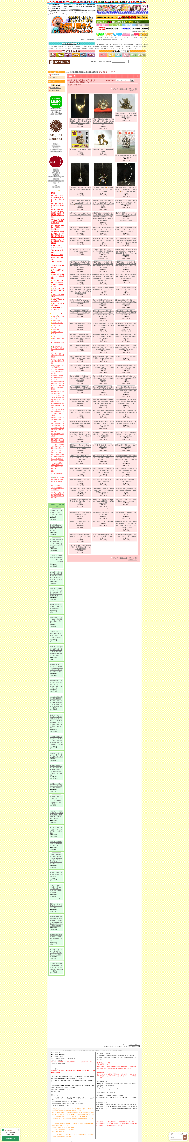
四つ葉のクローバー (132, 48)
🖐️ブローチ (54, 336)
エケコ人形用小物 (100, 44)
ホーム (67, 72)
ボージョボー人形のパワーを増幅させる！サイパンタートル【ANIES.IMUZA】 (126, 403)
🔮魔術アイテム (55, 245)
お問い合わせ (143, 37)
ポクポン (112, 46)
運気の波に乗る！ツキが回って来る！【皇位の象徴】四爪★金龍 (126, 809)
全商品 (53, 193)
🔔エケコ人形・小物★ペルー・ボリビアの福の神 (57, 276)
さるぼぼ (97, 48)
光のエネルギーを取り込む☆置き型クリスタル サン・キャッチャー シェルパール (103, 809)
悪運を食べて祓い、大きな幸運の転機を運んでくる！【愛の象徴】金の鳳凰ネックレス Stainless (80, 121)
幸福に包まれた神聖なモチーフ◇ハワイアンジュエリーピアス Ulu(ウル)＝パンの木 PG (56, 628)
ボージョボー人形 (128, 44)
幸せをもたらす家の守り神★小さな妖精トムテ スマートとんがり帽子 (103, 281)
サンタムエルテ (117, 48)
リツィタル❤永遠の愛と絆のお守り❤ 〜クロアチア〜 (57, 429)
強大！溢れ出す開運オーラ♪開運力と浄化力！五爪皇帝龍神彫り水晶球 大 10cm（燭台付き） (103, 759)
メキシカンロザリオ (86, 46)
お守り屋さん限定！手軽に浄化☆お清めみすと (56, 983)
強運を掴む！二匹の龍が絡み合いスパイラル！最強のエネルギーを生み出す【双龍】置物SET (80, 576)
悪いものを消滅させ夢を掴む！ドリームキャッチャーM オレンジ (103, 748)
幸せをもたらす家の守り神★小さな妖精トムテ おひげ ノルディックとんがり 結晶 (103, 270)
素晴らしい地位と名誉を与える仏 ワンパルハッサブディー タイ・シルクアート (80, 930)
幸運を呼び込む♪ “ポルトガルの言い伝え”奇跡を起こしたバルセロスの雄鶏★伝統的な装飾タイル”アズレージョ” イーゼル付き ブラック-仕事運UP (103, 240)
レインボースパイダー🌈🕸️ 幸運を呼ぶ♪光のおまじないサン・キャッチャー (103, 189)
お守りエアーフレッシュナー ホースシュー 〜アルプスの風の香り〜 (80, 215)
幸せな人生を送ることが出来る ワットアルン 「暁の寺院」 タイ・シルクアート (80, 967)
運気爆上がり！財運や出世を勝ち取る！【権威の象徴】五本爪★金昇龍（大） (103, 1038)
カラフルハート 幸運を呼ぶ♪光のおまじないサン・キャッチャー (126, 440)
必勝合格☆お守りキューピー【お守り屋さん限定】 (56, 862)
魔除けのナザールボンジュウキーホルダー (56, 1086)
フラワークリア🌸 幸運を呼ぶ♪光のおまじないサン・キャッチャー (80, 189)
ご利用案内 (100, 37)
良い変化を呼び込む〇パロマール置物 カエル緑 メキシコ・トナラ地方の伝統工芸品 (126, 587)
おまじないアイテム (118, 44)
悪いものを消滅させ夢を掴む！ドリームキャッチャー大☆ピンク (126, 714)
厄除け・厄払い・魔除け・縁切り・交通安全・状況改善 (57, 221)
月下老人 (91, 48)
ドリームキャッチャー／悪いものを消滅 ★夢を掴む (57, 355)
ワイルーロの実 (126, 46)
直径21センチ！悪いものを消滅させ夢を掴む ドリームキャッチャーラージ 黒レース (80, 896)
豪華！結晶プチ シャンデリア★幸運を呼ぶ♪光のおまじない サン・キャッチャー (126, 202)
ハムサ (124, 48)
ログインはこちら (55, 91)
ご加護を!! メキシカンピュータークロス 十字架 (56, 916)
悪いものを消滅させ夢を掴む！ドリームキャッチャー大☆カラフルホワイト (80, 714)
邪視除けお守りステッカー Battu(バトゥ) (56, 1034)
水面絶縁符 (84, 48)
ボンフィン (118, 46)
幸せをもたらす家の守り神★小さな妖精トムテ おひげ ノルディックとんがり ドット (126, 270)
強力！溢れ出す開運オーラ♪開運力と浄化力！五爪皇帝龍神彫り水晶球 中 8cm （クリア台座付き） (126, 304)
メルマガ (126, 37)
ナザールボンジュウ (59, 46)
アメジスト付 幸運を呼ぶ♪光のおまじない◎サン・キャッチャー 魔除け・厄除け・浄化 (126, 759)
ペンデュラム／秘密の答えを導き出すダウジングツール (57, 377)
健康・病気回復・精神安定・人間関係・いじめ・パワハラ (57, 227)
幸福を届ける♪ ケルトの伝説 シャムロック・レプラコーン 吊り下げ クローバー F (126, 483)
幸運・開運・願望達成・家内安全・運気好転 (57, 205)
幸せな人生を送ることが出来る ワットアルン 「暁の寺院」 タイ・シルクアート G (103, 967)
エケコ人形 (108, 44)
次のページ (133, 91)
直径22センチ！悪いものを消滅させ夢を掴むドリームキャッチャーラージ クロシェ (126, 854)
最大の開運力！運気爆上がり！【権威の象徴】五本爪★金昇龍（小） (80, 1038)
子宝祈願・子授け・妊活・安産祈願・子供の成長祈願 (57, 241)
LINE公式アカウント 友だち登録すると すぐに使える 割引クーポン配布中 (56, 111)
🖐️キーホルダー (55, 320)
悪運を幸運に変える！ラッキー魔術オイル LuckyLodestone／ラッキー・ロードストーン (56, 743)
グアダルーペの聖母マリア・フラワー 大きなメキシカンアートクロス (103, 680)
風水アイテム (134, 46)
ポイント (117, 37)
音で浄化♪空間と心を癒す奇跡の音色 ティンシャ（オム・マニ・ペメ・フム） (56, 559)
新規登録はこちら (55, 88)
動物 (52, 471)
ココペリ (56, 48)
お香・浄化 (103, 48)
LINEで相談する (10, 1138)
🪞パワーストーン (56, 248)
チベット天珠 (142, 46)
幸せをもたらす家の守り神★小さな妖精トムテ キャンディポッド (80, 1091)
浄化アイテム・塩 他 (57, 250)
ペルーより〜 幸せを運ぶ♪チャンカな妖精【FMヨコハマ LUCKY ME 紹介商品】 (56, 954)
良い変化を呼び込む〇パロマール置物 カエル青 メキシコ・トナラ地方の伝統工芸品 (103, 605)
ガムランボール (76, 46)
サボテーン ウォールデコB (126, 648)
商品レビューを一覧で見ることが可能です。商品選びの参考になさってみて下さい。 (69, 39)
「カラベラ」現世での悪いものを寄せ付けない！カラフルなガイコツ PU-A (56, 575)
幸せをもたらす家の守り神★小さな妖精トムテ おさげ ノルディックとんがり (80, 252)
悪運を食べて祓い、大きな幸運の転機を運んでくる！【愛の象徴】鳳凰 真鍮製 (126, 115)
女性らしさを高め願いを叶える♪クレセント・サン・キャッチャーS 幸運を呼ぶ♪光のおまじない (56, 839)
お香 (52, 252)
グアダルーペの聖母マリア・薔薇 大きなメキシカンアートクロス (103, 542)
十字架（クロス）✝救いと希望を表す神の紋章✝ (57, 361)
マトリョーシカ (104, 46)
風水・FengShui (55, 485)
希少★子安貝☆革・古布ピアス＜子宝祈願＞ (56, 650)
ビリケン (109, 48)
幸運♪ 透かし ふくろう (103, 1082)
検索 (185, 1137)
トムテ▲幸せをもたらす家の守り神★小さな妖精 (57, 405)
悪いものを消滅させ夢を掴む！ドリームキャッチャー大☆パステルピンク (103, 714)
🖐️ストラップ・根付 (57, 323)
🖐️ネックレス (55, 329)
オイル (69, 48)
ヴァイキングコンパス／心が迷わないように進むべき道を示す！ (57, 446)
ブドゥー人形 (96, 46)
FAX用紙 (135, 37)
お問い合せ (102, 61)
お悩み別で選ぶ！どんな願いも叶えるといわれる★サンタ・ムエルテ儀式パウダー (56, 759)
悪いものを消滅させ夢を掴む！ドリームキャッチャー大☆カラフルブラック (126, 680)
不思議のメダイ (138, 44)
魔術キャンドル (76, 48)
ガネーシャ (68, 46)
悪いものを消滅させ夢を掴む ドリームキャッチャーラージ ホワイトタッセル (126, 450)
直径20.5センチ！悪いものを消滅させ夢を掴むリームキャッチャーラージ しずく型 (103, 885)
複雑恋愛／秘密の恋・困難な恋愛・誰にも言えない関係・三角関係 (57, 440)
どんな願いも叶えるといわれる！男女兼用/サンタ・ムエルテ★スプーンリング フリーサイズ (56, 600)
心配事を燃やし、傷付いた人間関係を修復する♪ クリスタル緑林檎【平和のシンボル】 (103, 1021)
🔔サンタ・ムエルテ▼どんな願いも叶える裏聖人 (57, 290)
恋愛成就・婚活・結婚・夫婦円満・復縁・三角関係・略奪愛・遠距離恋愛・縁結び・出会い (57, 213)
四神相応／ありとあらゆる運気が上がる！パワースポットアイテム (57, 419)
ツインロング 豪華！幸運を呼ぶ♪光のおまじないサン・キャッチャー (80, 792)
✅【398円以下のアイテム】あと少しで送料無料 (57, 349)
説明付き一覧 (123, 89)
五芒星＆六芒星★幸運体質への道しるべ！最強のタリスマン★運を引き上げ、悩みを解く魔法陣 (57, 385)
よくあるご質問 (109, 37)
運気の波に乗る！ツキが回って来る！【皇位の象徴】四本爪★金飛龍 (126, 1027)
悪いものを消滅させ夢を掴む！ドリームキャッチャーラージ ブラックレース (103, 450)
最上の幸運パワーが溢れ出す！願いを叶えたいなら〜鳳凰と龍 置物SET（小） (103, 571)
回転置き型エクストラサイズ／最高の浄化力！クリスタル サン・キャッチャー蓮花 (80, 1004)
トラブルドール (62, 48)
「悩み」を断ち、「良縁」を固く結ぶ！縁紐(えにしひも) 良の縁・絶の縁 (55, 1057)
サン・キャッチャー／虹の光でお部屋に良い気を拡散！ (57, 371)
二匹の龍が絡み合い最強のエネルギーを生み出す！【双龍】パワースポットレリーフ (103, 843)
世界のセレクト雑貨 (57, 255)
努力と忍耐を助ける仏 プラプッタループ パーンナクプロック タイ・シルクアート (103, 907)
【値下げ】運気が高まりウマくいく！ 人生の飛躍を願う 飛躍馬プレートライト (103, 337)
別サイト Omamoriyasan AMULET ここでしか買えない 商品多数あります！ (56, 147)
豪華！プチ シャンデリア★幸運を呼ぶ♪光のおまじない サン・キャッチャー (103, 416)
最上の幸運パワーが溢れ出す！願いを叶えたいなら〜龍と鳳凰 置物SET (126, 576)
